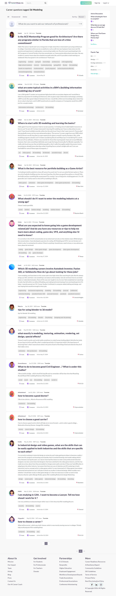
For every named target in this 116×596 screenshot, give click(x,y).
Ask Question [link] (86, 3)
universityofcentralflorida (66, 68)
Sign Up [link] (97, 3)
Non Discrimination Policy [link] (94, 581)
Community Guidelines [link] (93, 568)
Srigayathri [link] (21, 518)
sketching (71, 479)
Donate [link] (36, 571)
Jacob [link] (19, 330)
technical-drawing (24, 294)
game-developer (38, 253)
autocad (65, 290)
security (21, 506)
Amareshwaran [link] (22, 363)
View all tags (94, 73)
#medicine (96, 69)
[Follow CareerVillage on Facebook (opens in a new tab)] (92, 585)
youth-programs (50, 68)
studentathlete (38, 68)
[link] (46, 54)
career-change (29, 429)
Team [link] (10, 568)
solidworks (73, 290)
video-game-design (41, 249)
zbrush (66, 152)
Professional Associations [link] (68, 581)
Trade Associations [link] (66, 578)
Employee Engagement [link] (67, 571)
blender (40, 317)
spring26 (38, 62)
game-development (55, 249)
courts (38, 506)
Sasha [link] (19, 195)
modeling (46, 209)
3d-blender (46, 152)
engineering (22, 62)
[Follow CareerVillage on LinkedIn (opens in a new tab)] (97, 585)
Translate (38, 33)
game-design (29, 249)
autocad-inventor (52, 294)
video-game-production (62, 182)
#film (94, 66)
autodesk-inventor (74, 294)
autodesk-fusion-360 (38, 294)
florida (65, 65)
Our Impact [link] (12, 565)
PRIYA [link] (20, 491)
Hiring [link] (10, 571)
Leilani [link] (20, 120)
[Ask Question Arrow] (80, 24)
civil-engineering (67, 62)
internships (46, 62)
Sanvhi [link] (20, 33)
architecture (56, 62)
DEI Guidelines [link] (90, 571)
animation (32, 182)
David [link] (19, 265)
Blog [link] (9, 575)
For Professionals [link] (40, 565)
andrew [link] (20, 84)
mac (38, 531)
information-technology (26, 107)
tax (31, 380)
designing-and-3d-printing (62, 317)
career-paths (29, 479)
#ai (93, 56)
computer (22, 531)
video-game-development (45, 182)
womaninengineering (25, 72)
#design (95, 59)
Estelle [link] (20, 442)
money (21, 429)
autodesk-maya (56, 152)
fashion (27, 209)
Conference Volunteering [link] (68, 584)
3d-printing (48, 317)
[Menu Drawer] (6, 3)
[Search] (45, 3)
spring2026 (57, 65)
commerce (22, 403)
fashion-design (36, 209)
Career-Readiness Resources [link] (95, 562)
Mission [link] (10, 562)
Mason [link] (20, 165)
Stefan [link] (20, 222)
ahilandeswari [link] (22, 392)
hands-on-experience (25, 68)
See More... (94, 44)
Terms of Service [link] (91, 575)
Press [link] (10, 578)
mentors (46, 380)
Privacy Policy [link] (90, 578)
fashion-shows (55, 209)
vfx (30, 253)
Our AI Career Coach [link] (15, 584)
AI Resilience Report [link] (92, 565)
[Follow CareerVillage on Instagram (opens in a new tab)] (101, 585)
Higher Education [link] (65, 568)
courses (36, 65)
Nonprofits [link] (63, 565)
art (19, 152)
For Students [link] (38, 562)
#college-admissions (98, 63)
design (21, 479)
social (20, 380)
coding (21, 249)
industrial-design (50, 479)
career (21, 209)
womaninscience (39, 72)
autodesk (63, 294)
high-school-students (25, 65)
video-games (27, 152)
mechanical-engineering (35, 290)
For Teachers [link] (38, 568)
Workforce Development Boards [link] (70, 575)
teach (26, 380)
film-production (32, 351)
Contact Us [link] (12, 581)
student (30, 62)
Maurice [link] (20, 306)
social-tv (54, 380)
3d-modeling (73, 65)
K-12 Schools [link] (64, 562)
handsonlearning (46, 65)
